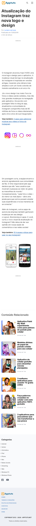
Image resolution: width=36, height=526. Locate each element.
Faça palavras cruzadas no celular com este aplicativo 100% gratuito (25, 399)
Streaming (4, 466)
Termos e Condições (7, 500)
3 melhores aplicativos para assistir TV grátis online (25, 381)
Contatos (4, 506)
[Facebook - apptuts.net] (2, 480)
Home (3, 512)
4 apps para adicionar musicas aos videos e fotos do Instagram (16, 121)
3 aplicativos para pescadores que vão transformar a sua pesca (25, 417)
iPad (2, 453)
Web (2, 469)
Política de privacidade (8, 503)
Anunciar (4, 509)
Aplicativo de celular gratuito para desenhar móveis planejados (24, 363)
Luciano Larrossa (10, 30)
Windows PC (5, 472)
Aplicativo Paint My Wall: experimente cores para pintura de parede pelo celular (25, 326)
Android (3, 444)
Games (3, 447)
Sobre (3, 497)
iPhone (3, 456)
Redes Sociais (5, 462)
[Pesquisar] (27, 3)
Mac (2, 459)
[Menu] (32, 3)
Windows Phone (6, 475)
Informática (5, 450)
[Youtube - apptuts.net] (7, 480)
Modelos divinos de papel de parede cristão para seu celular (24, 345)
